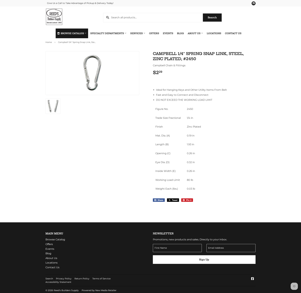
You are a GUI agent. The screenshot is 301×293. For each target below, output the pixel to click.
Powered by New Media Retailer (99, 290)
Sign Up (204, 259)
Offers (154, 33)
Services (136, 33)
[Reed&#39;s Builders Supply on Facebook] (252, 278)
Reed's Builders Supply (66, 290)
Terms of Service (101, 278)
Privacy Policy (63, 278)
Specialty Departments (107, 33)
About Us (194, 33)
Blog (180, 33)
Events (168, 33)
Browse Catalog (72, 33)
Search (215, 17)
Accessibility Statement (58, 282)
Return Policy (81, 278)
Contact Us (233, 33)
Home (48, 42)
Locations (214, 33)
